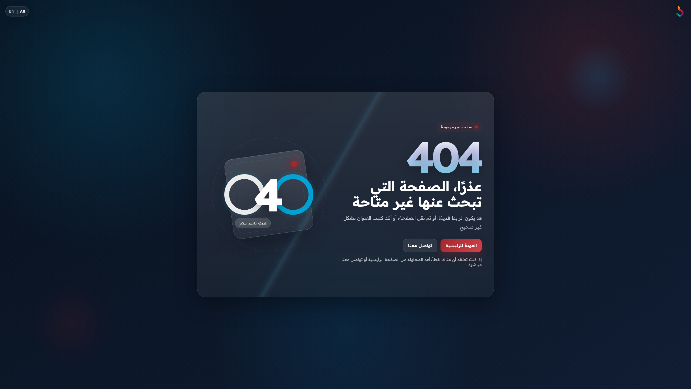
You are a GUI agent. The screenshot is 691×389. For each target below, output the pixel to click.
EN (12, 11)
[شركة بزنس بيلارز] (680, 11)
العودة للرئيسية (461, 245)
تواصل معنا (420, 245)
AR (22, 11)
